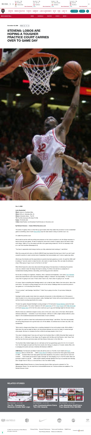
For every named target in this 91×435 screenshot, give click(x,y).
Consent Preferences (44, 429)
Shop (54, 11)
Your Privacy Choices (44, 431)
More (64, 16)
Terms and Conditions (57, 429)
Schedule (40, 16)
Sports (10, 11)
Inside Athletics (20, 11)
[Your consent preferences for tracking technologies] (2, 432)
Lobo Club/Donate (45, 11)
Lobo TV (64, 11)
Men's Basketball (11, 403)
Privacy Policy (34, 429)
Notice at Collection (56, 431)
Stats (57, 16)
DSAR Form (68, 429)
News (32, 16)
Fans (59, 11)
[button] (13, 4)
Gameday (35, 11)
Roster (49, 16)
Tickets (28, 11)
